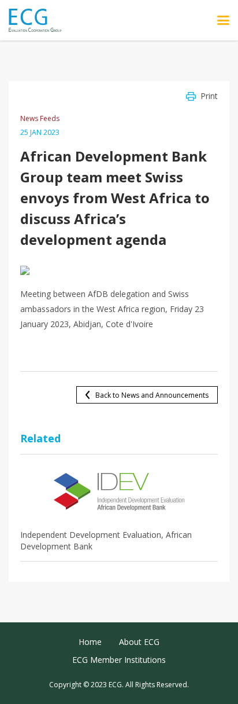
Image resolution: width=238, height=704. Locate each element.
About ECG (139, 641)
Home (90, 641)
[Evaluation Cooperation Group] (39, 20)
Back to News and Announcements (152, 395)
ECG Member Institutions (119, 659)
